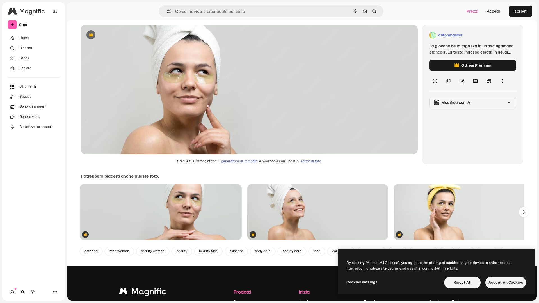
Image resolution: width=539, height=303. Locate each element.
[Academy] (22, 291)
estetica (91, 251)
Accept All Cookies (505, 282)
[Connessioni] (12, 291)
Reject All (462, 282)
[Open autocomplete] (167, 11)
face (316, 251)
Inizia (304, 292)
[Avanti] (524, 212)
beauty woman (153, 251)
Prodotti (242, 292)
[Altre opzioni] (502, 80)
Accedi (493, 11)
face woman (119, 251)
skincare (236, 251)
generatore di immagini (239, 161)
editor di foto (311, 161)
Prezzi (472, 11)
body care (263, 251)
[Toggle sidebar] (55, 11)
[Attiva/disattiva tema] (32, 291)
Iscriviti (520, 11)
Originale (118, 35)
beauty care (292, 251)
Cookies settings (361, 282)
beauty (181, 251)
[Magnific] (142, 292)
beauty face (208, 251)
